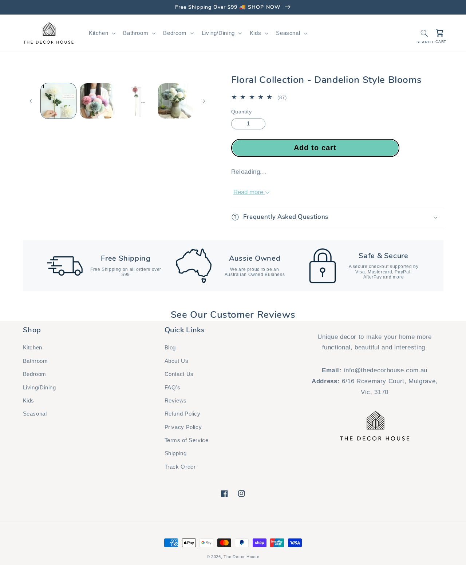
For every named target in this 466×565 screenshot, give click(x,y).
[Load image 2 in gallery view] (97, 101)
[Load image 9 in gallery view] (136, 101)
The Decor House (241, 556)
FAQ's (173, 387)
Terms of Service (187, 440)
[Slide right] (204, 101)
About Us (177, 361)
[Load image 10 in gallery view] (175, 101)
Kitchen (32, 347)
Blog (170, 347)
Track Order (180, 467)
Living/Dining (39, 387)
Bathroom (35, 361)
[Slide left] (31, 101)
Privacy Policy (183, 427)
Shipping (176, 453)
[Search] (424, 33)
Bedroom (34, 374)
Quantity (241, 112)
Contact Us (179, 374)
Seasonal (35, 414)
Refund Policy (183, 414)
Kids (29, 401)
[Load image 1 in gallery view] (58, 101)
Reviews (176, 401)
